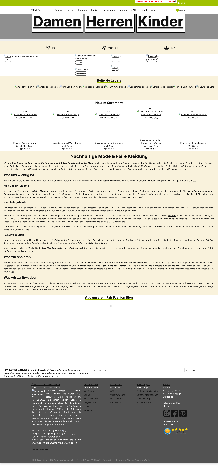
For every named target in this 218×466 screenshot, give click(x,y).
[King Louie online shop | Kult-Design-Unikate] (71, 91)
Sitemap (88, 410)
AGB (112, 391)
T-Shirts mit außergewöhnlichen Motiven (164, 269)
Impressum (115, 402)
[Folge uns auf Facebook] (174, 413)
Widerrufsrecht (117, 395)
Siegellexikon (90, 402)
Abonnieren (190, 370)
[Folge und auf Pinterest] (183, 413)
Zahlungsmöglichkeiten (148, 391)
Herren (109, 21)
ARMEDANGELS (11, 219)
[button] (167, 8)
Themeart (131, 460)
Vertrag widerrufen (40, 449)
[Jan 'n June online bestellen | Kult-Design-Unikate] (116, 91)
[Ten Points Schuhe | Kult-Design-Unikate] (185, 91)
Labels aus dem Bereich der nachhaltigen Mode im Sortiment (178, 219)
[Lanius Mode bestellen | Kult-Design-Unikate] (162, 91)
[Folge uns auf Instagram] (166, 413)
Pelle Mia (126, 197)
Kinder (160, 21)
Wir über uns (90, 391)
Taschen (115, 59)
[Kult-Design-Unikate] (36, 10)
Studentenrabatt (145, 402)
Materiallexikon (91, 398)
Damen (57, 21)
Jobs (86, 406)
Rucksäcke (152, 59)
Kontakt (181, 3)
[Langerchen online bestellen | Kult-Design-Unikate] (139, 91)
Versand (88, 460)
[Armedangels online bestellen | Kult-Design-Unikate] (26, 91)
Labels (144, 10)
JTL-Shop (147, 460)
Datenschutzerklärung (14, 376)
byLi (63, 197)
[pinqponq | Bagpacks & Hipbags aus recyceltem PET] (94, 91)
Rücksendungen (144, 398)
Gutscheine (81, 73)
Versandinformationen (147, 395)
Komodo (172, 215)
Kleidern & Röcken (125, 269)
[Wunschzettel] (170, 10)
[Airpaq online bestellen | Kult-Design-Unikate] (48, 91)
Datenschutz (116, 398)
